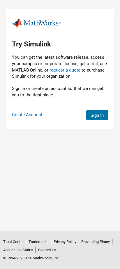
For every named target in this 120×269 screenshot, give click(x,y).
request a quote (65, 70)
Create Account (27, 114)
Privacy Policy (65, 242)
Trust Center (13, 242)
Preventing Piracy (95, 242)
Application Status (18, 250)
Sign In (97, 115)
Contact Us (47, 250)
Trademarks (39, 242)
